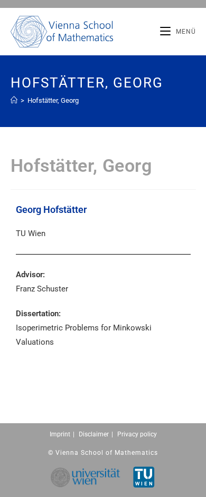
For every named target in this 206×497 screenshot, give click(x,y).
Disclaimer (94, 434)
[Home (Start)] (14, 100)
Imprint (60, 434)
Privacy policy (137, 434)
